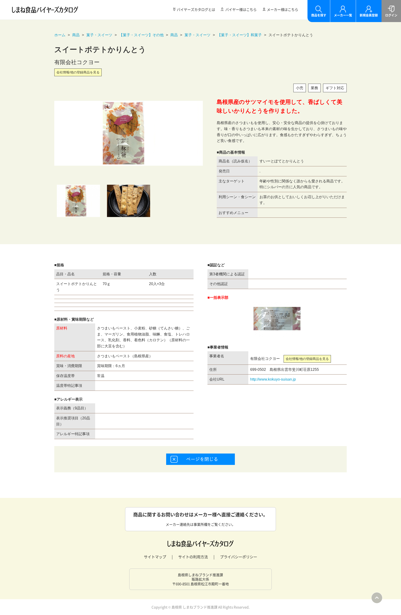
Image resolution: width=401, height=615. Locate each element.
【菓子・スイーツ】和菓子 (239, 35)
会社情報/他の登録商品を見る (78, 72)
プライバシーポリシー (238, 556)
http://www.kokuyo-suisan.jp (273, 379)
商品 (76, 35)
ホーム (59, 35)
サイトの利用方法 (193, 556)
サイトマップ (155, 556)
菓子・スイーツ (99, 35)
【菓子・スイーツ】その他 (141, 35)
